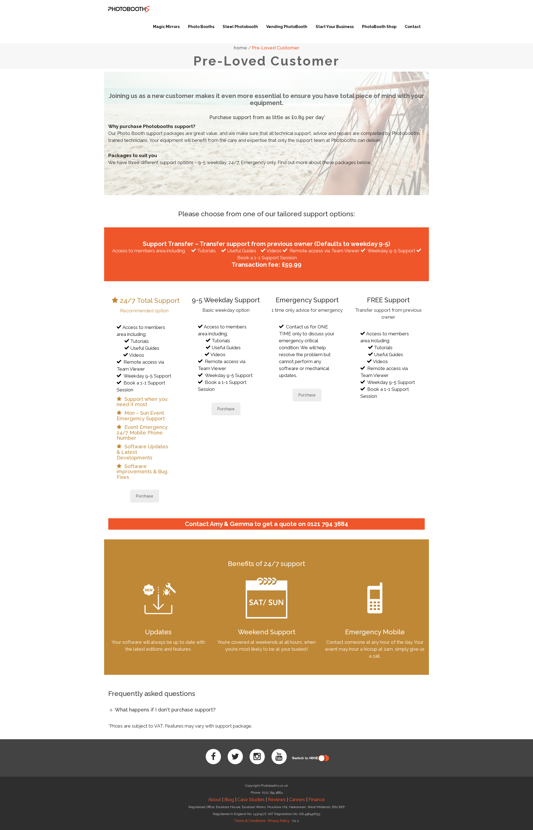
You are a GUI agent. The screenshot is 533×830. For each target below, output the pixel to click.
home (240, 48)
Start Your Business (335, 26)
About (214, 799)
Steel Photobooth (240, 26)
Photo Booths (201, 26)
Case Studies (251, 799)
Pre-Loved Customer (275, 48)
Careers (297, 799)
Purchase (144, 496)
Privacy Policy (279, 821)
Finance (316, 799)
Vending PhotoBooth (286, 26)
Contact (413, 26)
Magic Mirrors (166, 26)
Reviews (277, 799)
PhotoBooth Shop (379, 26)
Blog (229, 799)
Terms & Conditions (249, 821)
